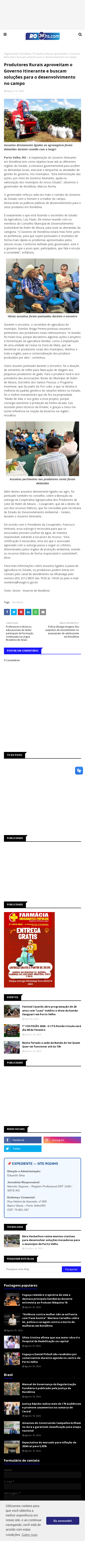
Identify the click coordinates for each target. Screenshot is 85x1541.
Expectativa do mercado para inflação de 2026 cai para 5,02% (49, 1444)
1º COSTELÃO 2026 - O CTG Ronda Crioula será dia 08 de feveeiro (51, 1028)
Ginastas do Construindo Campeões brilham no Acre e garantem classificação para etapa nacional (51, 1426)
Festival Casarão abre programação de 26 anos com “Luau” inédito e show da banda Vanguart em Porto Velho (50, 1010)
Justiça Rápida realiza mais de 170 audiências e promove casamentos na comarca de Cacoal (51, 1407)
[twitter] (23, 1148)
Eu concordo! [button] (63, 1520)
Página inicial (11, 53)
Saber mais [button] (30, 1534)
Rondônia (25, 53)
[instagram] (62, 1140)
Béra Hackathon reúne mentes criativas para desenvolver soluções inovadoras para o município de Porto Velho (51, 1240)
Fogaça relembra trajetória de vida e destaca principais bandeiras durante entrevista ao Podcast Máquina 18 (47, 1298)
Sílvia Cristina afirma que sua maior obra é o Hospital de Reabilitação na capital (51, 1339)
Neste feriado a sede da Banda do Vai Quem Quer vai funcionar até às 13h (51, 1044)
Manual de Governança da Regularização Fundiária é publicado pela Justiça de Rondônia (49, 1388)
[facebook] (23, 1140)
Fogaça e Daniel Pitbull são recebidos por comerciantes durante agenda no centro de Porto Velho (51, 1358)
